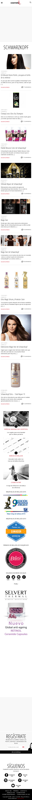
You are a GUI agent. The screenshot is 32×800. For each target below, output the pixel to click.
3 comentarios (27, 193)
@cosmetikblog (16, 752)
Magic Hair (4, 220)
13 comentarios (27, 157)
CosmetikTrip (20, 792)
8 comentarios (27, 261)
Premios (16, 791)
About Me (8, 791)
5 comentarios (27, 403)
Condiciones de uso (23, 794)
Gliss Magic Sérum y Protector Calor (13, 299)
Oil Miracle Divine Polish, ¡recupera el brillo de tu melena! (15, 76)
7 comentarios (27, 87)
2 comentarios (27, 309)
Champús (4, 111)
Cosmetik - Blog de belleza (22, 797)
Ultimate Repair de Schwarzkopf (11, 184)
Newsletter (11, 792)
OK (23, 747)
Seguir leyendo (5, 87)
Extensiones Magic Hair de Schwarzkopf (14, 346)
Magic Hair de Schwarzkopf (10, 252)
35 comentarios (27, 356)
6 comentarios (27, 229)
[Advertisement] (16, 24)
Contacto (23, 791)
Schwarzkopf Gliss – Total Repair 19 (13, 394)
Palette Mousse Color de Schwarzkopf (13, 147)
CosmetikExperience (8, 794)
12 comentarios (27, 121)
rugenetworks (20, 798)
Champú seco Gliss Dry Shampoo (12, 113)
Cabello (3, 73)
